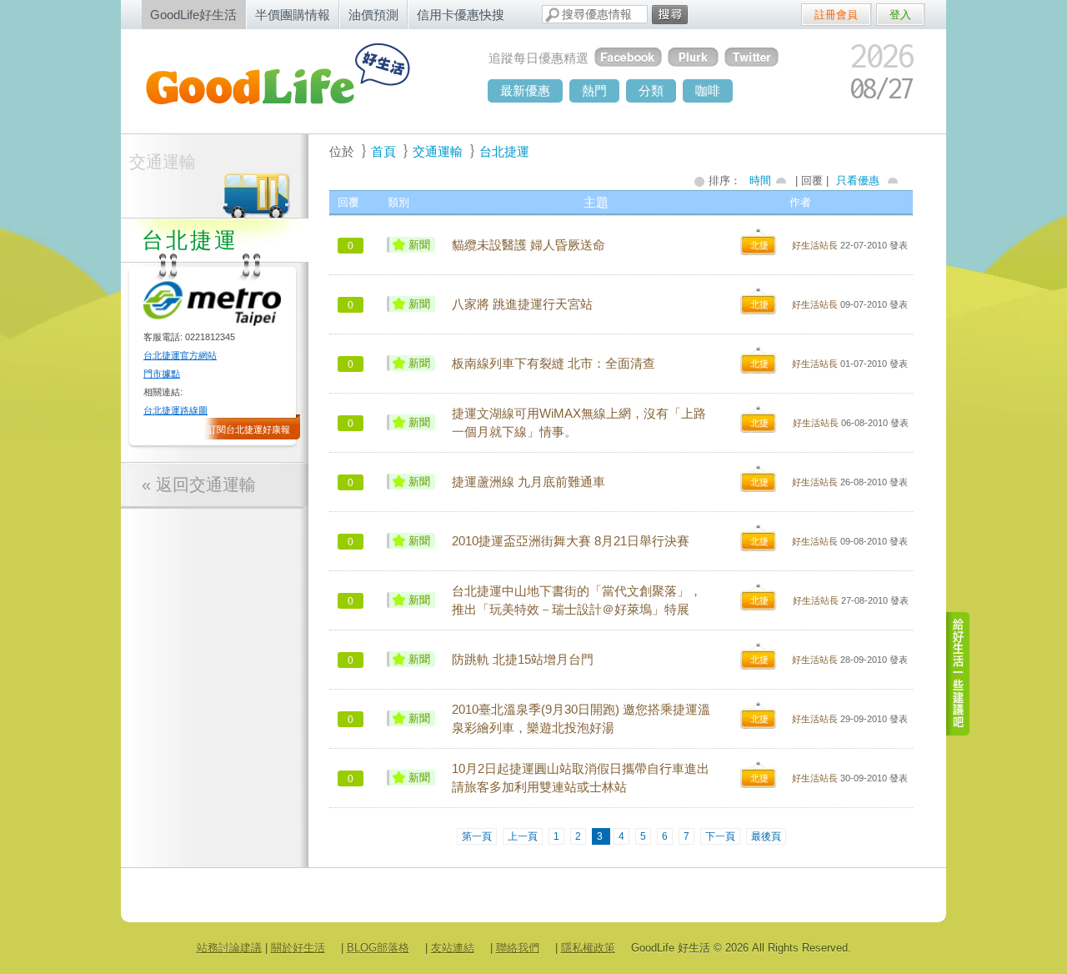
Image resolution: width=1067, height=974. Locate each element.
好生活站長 (815, 245)
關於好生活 (298, 947)
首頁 (383, 151)
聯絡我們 (517, 947)
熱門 (594, 90)
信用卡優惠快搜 (460, 15)
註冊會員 (836, 14)
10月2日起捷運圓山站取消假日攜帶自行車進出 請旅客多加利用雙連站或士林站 (580, 778)
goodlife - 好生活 (296, 80)
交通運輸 (162, 162)
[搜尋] (670, 14)
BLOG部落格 (378, 947)
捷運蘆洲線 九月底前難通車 (528, 482)
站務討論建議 (229, 947)
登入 (900, 14)
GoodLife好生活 (193, 15)
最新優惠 (525, 90)
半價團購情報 (292, 15)
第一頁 (477, 836)
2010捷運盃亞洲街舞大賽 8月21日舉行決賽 (570, 541)
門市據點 (161, 374)
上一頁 (523, 836)
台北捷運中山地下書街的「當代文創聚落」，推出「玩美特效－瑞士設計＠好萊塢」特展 (577, 600)
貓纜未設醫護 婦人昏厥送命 (528, 245)
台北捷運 (504, 151)
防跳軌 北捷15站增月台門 (523, 659)
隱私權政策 (588, 947)
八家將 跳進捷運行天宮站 (522, 304)
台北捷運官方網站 (180, 355)
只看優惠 (857, 180)
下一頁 (720, 836)
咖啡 (707, 90)
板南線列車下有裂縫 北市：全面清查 (553, 363)
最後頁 (766, 836)
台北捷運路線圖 (175, 410)
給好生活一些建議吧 (958, 673)
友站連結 (452, 947)
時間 (760, 180)
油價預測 (373, 15)
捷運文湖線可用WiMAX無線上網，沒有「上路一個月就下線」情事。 (579, 423)
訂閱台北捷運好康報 (249, 429)
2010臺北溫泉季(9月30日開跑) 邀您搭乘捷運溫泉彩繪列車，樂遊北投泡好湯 (581, 719)
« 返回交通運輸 (199, 484)
